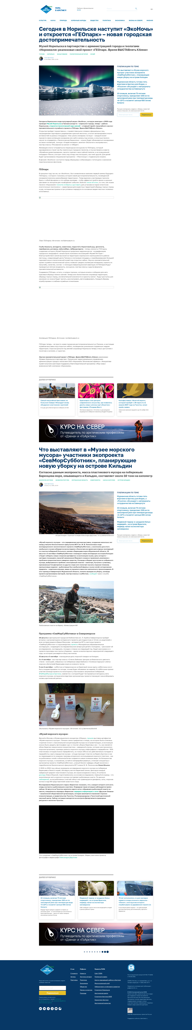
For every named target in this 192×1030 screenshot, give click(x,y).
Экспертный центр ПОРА (139, 992)
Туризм (41, 54)
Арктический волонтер (103, 1003)
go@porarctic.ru (132, 988)
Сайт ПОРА (98, 973)
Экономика (120, 20)
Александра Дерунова (68, 857)
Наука (53, 20)
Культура (42, 20)
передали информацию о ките (86, 791)
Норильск (50, 54)
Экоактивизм (62, 54)
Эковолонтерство (62, 480)
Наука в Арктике (109, 480)
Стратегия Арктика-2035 (103, 996)
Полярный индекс (101, 977)
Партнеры (74, 980)
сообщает (93, 574)
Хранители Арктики (101, 1000)
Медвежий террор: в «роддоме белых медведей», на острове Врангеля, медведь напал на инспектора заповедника (133, 525)
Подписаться (146, 114)
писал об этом (92, 182)
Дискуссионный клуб (102, 983)
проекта (74, 644)
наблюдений (44, 779)
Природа (63, 20)
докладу (42, 775)
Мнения (150, 20)
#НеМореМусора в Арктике (50, 674)
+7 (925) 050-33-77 (144, 982)
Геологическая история (79, 54)
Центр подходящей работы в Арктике (108, 980)
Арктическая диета (101, 993)
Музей (92, 54)
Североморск (95, 480)
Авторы (73, 977)
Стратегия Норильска (102, 990)
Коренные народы (78, 20)
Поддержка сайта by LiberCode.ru (137, 1018)
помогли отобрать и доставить (69, 185)
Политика (107, 20)
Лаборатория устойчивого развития (107, 986)
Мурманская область (80, 480)
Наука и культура (86, 990)
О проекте (74, 973)
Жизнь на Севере (135, 20)
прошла (90, 738)
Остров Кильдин (124, 480)
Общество (94, 20)
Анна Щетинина (49, 57)
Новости (83, 973)
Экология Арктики (46, 480)
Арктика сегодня (86, 977)
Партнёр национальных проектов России (140, 1014)
